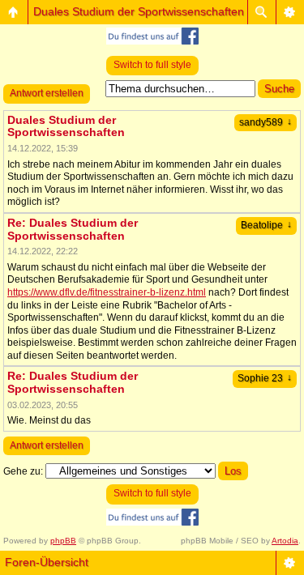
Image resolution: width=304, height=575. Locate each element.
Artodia (285, 540)
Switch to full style (152, 64)
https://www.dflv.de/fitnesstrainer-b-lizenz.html (106, 292)
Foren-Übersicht (46, 562)
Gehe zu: (23, 471)
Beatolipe (266, 225)
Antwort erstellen (46, 93)
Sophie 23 (265, 378)
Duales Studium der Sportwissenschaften (138, 11)
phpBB (63, 540)
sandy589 (265, 122)
